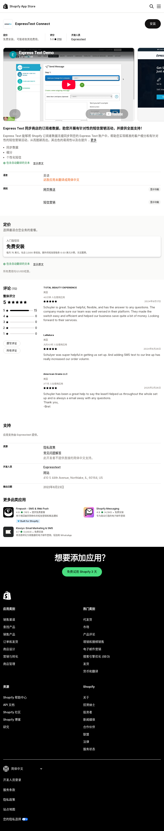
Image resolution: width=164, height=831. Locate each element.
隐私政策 (49, 447)
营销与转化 (10, 656)
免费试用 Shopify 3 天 (82, 572)
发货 (86, 664)
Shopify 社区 (12, 712)
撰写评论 (12, 343)
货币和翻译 (90, 671)
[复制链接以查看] (79, 287)
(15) (59, 39)
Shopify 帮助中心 (15, 697)
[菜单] (159, 6)
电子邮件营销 (92, 649)
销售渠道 (9, 619)
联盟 (86, 734)
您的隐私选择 (12, 819)
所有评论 (12, 350)
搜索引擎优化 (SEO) (96, 656)
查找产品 (9, 627)
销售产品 (9, 634)
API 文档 (9, 705)
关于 (86, 697)
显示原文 (38, 163)
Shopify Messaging (107, 508)
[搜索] (152, 6)
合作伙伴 (89, 727)
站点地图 (9, 809)
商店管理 (9, 664)
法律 (86, 742)
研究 (6, 727)
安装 (153, 24)
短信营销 (49, 202)
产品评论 (89, 634)
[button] (41, 515)
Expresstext (78, 39)
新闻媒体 (89, 719)
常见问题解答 (52, 453)
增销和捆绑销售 (93, 642)
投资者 (87, 712)
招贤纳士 (89, 705)
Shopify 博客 (12, 719)
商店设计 (9, 649)
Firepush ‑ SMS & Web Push (32, 508)
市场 (86, 627)
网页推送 (49, 189)
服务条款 (9, 790)
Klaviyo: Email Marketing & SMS (34, 528)
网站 (46, 473)
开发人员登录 (12, 780)
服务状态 (89, 749)
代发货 (87, 619)
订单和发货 (10, 642)
